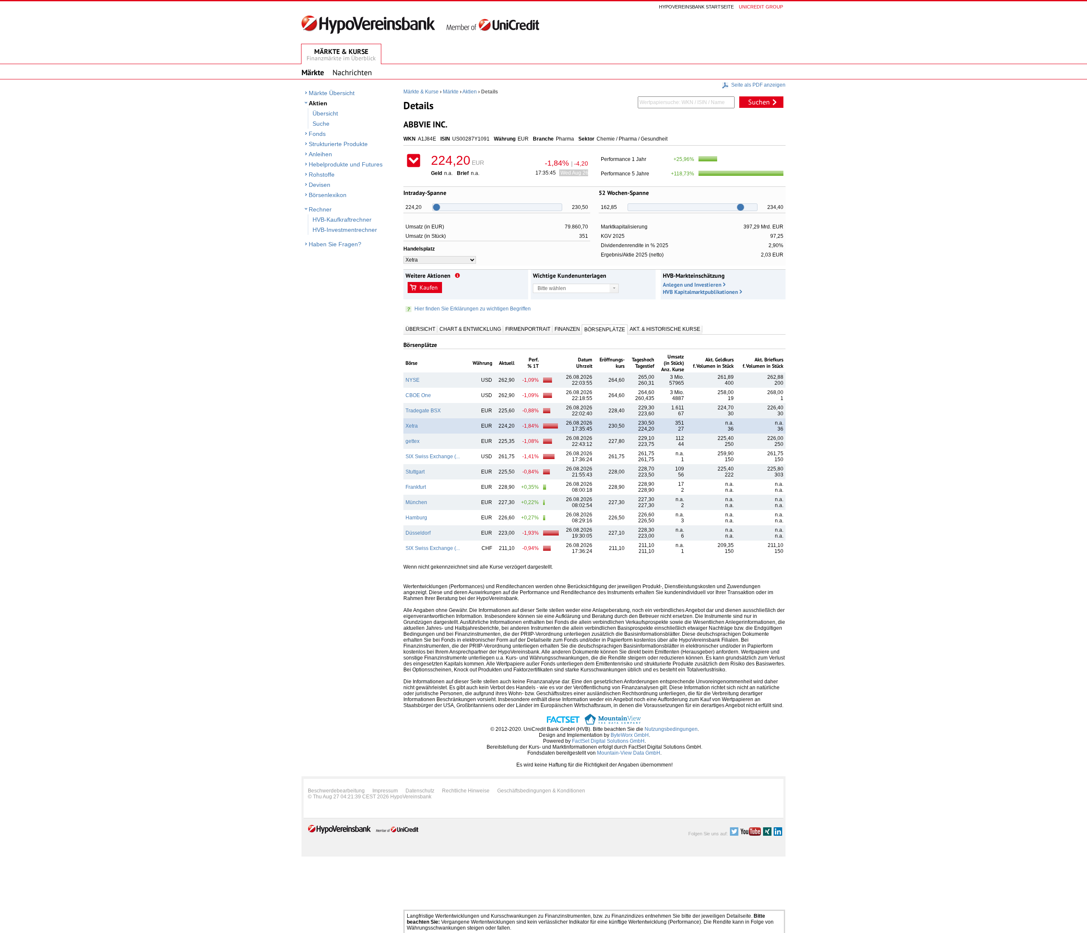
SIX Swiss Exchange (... (433, 456)
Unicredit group (761, 6)
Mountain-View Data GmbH (628, 753)
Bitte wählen (552, 288)
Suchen (759, 102)
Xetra (412, 426)
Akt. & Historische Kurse (665, 329)
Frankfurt (416, 487)
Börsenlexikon (327, 195)
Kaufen (429, 287)
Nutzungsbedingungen (671, 729)
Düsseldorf (418, 533)
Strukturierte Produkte (338, 144)
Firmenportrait (527, 329)
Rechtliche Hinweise (466, 791)
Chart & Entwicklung (470, 329)
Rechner (320, 209)
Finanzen (567, 329)
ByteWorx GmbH (630, 735)
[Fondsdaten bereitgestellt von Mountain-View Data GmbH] (612, 723)
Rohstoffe (322, 174)
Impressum (385, 791)
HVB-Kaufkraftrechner (342, 219)
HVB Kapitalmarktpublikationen (700, 292)
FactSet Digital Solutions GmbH (608, 741)
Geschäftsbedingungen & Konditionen (541, 791)
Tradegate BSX (423, 411)
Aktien (318, 103)
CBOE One (418, 395)
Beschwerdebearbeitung (336, 791)
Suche (321, 123)
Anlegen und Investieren (692, 284)
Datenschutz (420, 791)
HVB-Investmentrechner (345, 229)
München (416, 502)
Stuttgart (415, 472)
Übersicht (325, 113)
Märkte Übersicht (332, 93)
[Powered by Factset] (563, 723)
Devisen (319, 184)
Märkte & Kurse (421, 92)
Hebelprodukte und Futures (346, 164)
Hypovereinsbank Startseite (696, 6)
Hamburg (416, 518)
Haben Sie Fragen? (335, 244)
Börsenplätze (604, 330)
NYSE (413, 380)
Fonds (317, 133)
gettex (413, 441)
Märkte (451, 92)
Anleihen (320, 154)
